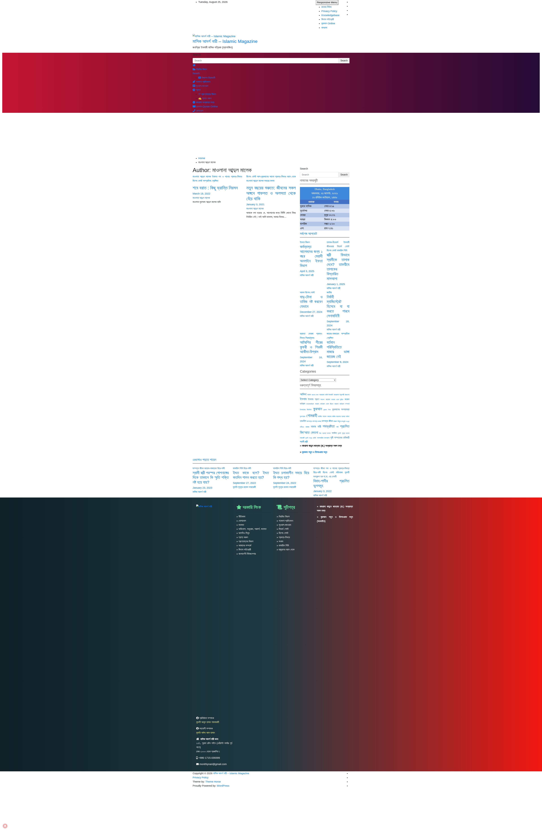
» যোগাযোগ (241, 520)
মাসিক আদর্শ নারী (306, 275)
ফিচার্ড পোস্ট (343, 246)
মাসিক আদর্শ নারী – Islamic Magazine (225, 41)
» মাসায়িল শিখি (283, 545)
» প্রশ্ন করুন (242, 537)
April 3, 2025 (307, 271)
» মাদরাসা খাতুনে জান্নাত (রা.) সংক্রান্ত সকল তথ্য (321, 445)
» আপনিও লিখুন (243, 533)
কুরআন (317, 409)
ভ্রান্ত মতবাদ (327, 433)
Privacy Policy (329, 11)
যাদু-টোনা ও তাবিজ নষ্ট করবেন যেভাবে (311, 302)
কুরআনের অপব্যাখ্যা (340, 409)
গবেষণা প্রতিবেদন (202, 81)
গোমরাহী (311, 415)
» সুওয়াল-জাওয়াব (284, 524)
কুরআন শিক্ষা (327, 409)
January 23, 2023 (202, 487)
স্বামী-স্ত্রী (304, 441)
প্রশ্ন (198, 90)
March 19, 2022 (201, 193)
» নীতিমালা (240, 516)
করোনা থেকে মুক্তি (337, 399)
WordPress (223, 785)
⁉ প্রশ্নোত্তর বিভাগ (207, 94)
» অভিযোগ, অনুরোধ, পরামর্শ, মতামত (251, 529)
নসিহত (302, 427)
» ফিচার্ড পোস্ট (283, 529)
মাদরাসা (324, 27)
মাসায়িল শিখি (342, 250)
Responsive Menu (327, 2)
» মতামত (240, 524)
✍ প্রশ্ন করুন (205, 98)
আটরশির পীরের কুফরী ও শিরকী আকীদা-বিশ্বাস (311, 347)
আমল (302, 292)
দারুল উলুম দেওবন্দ (339, 421)
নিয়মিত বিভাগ (201, 69)
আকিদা (303, 394)
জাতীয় (329, 292)
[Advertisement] (271, 135)
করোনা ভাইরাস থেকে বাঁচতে (324, 404)
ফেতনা (314, 432)
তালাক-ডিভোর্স (332, 242)
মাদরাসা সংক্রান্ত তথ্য (204, 102)
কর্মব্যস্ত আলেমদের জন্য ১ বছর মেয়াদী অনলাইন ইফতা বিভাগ (311, 256)
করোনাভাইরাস (310, 404)
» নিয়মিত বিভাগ (283, 516)
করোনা (328, 399)
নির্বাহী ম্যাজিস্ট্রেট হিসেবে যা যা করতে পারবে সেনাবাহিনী (338, 306)
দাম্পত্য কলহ (316, 421)
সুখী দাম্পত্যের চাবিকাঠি (339, 437)
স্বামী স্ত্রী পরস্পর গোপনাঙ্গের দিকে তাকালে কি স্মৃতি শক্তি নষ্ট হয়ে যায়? (211, 477)
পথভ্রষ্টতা (329, 426)
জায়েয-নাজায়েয (333, 333)
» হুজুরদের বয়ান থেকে (285, 549)
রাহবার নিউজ (326, 6)
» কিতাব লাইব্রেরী (243, 549)
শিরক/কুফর (309, 337)
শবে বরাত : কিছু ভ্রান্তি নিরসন (215, 187)
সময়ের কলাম (269, 180)
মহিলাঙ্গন (339, 472)
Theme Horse (213, 781)
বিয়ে (320, 433)
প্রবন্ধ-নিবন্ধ (236, 176)
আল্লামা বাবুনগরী (339, 395)
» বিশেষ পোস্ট (282, 533)
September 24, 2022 (284, 483)
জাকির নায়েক (322, 416)
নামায (313, 426)
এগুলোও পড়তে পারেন (204, 460)
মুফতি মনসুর (308, 438)
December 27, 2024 (311, 312)
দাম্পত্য (309, 421)
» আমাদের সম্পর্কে (243, 545)
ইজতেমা (347, 395)
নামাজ (307, 427)
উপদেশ (322, 399)
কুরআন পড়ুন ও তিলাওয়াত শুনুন (314, 452)
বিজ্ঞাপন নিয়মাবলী (208, 77)
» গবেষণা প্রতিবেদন (285, 520)
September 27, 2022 (244, 483)
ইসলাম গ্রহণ (313, 399)
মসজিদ (334, 433)
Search (197, 54)
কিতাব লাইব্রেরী (327, 19)
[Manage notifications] (5, 826)
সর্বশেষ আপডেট (308, 233)
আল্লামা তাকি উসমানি (326, 395)
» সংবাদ (280, 541)
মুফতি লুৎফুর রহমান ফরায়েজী (244, 487)
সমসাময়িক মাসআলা (323, 438)
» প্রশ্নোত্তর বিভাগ (244, 541)
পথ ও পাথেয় (224, 176)
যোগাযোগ (199, 110)
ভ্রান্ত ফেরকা (306, 333)
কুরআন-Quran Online (206, 106)
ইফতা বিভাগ (305, 242)
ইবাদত (214, 176)
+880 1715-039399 (209, 757)
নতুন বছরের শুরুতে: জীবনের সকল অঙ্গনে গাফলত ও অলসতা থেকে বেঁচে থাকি (271, 193)
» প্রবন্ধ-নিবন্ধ (283, 537)
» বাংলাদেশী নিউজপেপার (246, 553)
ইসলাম (303, 399)
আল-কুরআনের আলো (265, 176)
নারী (319, 426)
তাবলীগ (303, 421)
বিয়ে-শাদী (221, 468)
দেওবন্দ (347, 421)
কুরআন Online (328, 23)
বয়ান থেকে (291, 176)
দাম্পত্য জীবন (327, 421)
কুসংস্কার (302, 416)
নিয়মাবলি (196, 73)
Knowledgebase (330, 15)
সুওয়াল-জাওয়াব (201, 85)
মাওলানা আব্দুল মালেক (202, 176)
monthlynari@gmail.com (213, 764)
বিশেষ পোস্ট (197, 180)
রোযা (314, 438)
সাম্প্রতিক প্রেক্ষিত (210, 180)
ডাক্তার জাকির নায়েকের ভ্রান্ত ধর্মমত (338, 416)
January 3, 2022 (322, 491)
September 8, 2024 (337, 362)
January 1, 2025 (336, 284)
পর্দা (337, 427)
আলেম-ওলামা (315, 395)
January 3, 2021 (255, 204)
